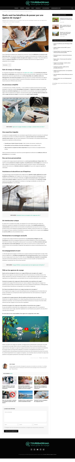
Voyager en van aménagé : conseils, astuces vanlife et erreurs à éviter (61, 63)
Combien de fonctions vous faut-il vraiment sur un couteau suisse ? (66, 19)
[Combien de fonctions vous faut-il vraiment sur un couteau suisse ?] (55, 20)
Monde (27, 8)
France (16, 8)
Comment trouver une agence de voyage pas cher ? (29, 215)
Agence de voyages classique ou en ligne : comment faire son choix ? (29, 126)
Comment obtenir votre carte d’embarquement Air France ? (62, 79)
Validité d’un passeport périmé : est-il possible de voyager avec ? (62, 71)
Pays (32, 8)
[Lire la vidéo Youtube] (26, 329)
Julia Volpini (12, 364)
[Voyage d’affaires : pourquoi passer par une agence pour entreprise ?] (9, 380)
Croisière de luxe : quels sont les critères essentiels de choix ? (25, 401)
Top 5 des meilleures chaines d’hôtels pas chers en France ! (63, 75)
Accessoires (45, 8)
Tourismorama (4, 11)
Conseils (38, 8)
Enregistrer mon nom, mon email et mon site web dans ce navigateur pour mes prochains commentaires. (24, 427)
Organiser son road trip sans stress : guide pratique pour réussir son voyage (65, 33)
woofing (55, 83)
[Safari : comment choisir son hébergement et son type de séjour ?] (55, 27)
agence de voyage (28, 72)
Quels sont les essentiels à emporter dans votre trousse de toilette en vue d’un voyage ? (25, 387)
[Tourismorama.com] (37, 3)
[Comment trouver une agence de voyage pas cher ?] (41, 395)
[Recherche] (72, 8)
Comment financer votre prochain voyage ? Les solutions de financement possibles (62, 52)
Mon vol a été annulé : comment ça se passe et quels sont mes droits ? (9, 401)
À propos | (45, 454)
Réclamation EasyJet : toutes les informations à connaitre (62, 56)
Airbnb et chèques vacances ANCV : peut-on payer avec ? (61, 48)
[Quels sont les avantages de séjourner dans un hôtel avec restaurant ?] (41, 380)
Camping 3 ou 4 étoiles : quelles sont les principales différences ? (61, 67)
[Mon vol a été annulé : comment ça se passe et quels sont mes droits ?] (9, 395)
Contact (55, 454)
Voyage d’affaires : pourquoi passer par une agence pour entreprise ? (29, 264)
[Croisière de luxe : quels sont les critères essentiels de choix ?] (25, 395)
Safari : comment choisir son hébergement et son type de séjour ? (65, 26)
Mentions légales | (50, 454)
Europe (22, 8)
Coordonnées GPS (56, 8)
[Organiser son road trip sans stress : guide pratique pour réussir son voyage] (55, 34)
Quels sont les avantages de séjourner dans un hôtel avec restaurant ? (40, 387)
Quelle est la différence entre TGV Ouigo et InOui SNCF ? (62, 44)
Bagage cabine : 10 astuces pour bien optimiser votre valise (62, 60)
